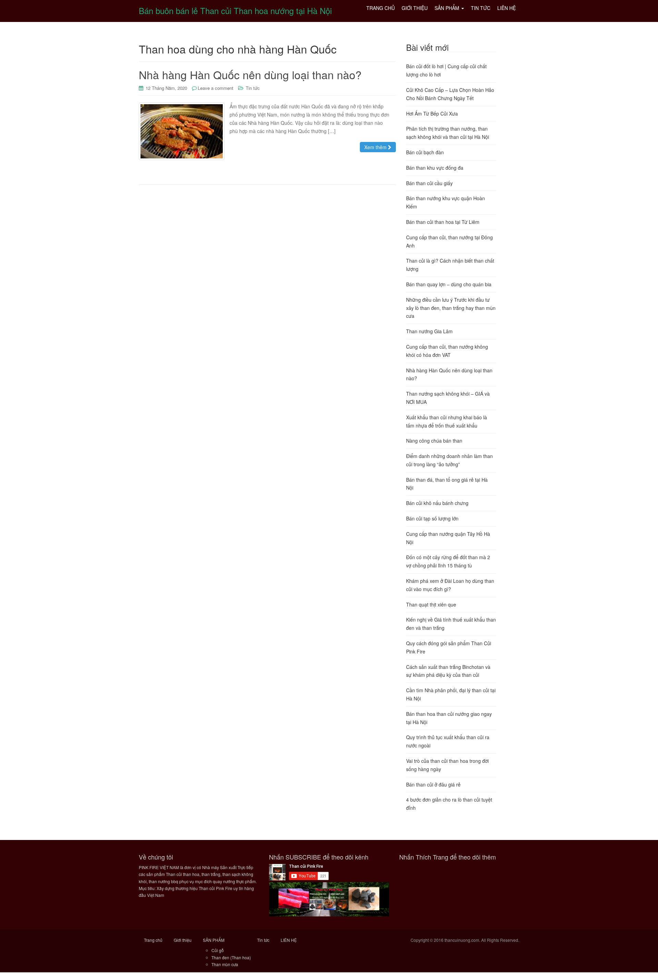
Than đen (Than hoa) (231, 957)
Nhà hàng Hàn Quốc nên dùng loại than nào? (250, 74)
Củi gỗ (217, 950)
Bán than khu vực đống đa (434, 167)
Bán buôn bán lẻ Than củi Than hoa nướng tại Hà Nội (235, 10)
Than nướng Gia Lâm (429, 331)
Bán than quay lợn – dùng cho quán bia (448, 284)
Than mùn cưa (224, 964)
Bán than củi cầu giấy (429, 183)
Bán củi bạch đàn (425, 152)
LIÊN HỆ (289, 940)
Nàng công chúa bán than (434, 440)
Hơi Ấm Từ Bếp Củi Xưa (432, 113)
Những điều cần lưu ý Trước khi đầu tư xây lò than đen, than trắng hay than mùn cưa (451, 308)
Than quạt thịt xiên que (431, 604)
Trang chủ (153, 940)
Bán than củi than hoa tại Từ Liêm (442, 221)
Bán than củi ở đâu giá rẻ (433, 784)
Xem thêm (376, 147)
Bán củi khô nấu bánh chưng (437, 503)
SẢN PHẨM (213, 940)
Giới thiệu (183, 940)
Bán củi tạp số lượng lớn (432, 518)
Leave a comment (215, 88)
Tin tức (253, 88)
